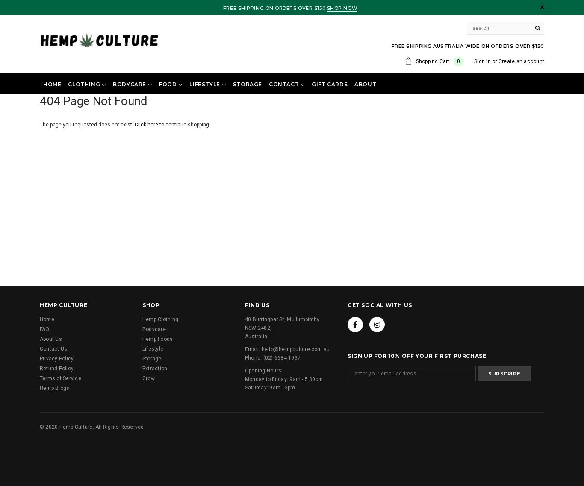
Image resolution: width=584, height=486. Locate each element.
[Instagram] (377, 324)
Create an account (521, 61)
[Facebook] (355, 324)
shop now (342, 8)
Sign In (482, 61)
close (542, 7)
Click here (147, 125)
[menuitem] (52, 84)
